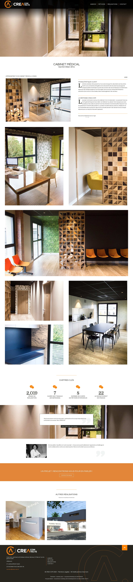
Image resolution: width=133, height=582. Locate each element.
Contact (123, 4)
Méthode (101, 4)
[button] (87, 116)
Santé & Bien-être (66, 67)
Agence (93, 4)
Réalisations (112, 4)
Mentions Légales (63, 572)
